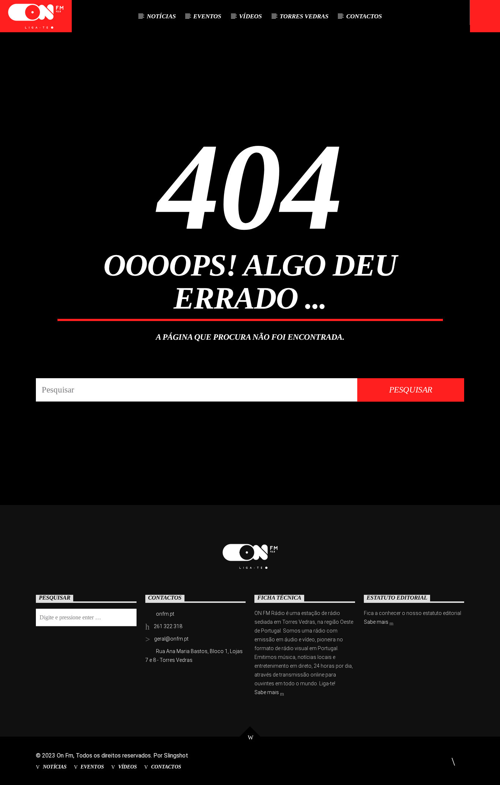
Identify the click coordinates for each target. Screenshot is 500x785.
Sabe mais (267, 692)
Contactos (364, 16)
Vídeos (250, 16)
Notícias (161, 16)
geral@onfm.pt (171, 639)
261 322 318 (168, 626)
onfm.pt (165, 614)
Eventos (207, 16)
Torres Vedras (304, 16)
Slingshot (176, 755)
